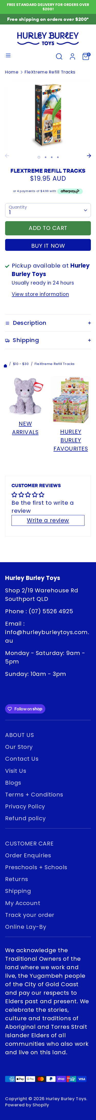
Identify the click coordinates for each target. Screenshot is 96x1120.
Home (11, 72)
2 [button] (45, 157)
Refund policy (25, 818)
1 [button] (39, 157)
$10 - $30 (21, 364)
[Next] (89, 155)
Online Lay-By (25, 927)
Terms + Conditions (34, 795)
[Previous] (7, 155)
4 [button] (58, 157)
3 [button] (51, 157)
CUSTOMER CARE (29, 844)
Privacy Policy (25, 806)
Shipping (18, 891)
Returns (16, 879)
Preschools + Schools (36, 867)
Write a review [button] (48, 520)
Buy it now (48, 246)
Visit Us (15, 771)
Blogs (13, 783)
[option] (48, 115)
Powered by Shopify (27, 1105)
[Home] (5, 364)
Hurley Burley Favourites (71, 440)
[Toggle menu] (8, 56)
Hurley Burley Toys (66, 1099)
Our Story (19, 747)
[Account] (72, 56)
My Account (22, 903)
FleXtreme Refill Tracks (50, 72)
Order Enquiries (28, 855)
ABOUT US (19, 735)
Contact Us (22, 759)
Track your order (30, 915)
